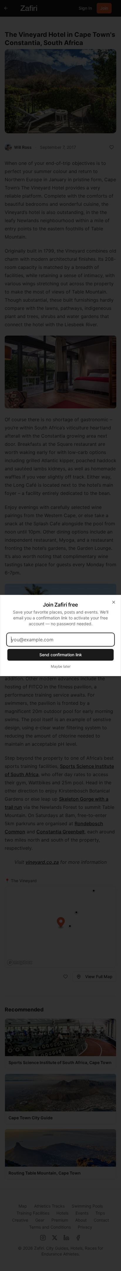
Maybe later (60, 666)
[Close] (113, 602)
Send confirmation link (60, 654)
